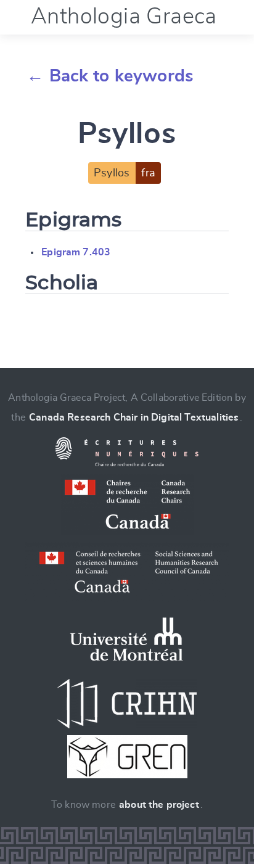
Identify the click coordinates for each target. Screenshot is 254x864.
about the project (159, 805)
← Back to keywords (110, 76)
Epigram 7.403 (75, 252)
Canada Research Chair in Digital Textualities (134, 417)
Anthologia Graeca (124, 17)
